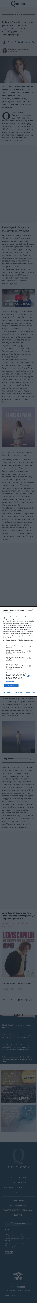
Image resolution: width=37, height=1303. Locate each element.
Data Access (18, 692)
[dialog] (18, 651)
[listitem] (18, 646)
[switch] (29, 651)
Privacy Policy (30, 692)
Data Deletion (6, 692)
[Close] (33, 610)
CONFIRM (11, 685)
